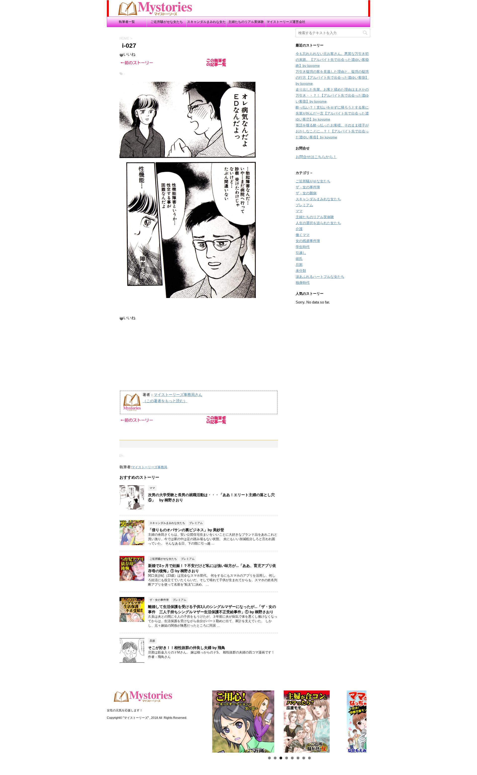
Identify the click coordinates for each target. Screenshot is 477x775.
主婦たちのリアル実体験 (246, 22)
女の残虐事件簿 (308, 241)
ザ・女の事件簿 (308, 187)
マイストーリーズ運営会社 (286, 22)
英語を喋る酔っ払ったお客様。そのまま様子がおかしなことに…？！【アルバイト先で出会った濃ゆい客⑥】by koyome (332, 131)
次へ (375, 720)
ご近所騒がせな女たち (167, 22)
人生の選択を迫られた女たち (318, 223)
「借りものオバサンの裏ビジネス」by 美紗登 (186, 530)
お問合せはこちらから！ (316, 157)
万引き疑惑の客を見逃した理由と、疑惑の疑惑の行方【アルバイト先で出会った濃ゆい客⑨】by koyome (332, 78)
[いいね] (121, 55)
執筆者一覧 (127, 22)
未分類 (301, 271)
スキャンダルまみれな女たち (206, 23)
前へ (203, 720)
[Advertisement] (198, 355)
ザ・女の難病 (306, 193)
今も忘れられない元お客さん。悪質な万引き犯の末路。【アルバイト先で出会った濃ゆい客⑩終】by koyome (332, 60)
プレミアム (304, 205)
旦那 (299, 265)
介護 (299, 229)
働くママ (303, 235)
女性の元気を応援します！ (125, 710)
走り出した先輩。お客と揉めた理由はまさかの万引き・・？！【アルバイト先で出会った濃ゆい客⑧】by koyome (332, 95)
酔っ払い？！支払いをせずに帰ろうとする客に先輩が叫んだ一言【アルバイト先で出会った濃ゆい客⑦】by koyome (332, 113)
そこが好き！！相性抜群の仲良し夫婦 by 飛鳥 (186, 648)
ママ (299, 211)
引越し (301, 253)
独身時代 (303, 283)
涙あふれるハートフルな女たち (320, 277)
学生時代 (303, 247)
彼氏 (299, 259)
